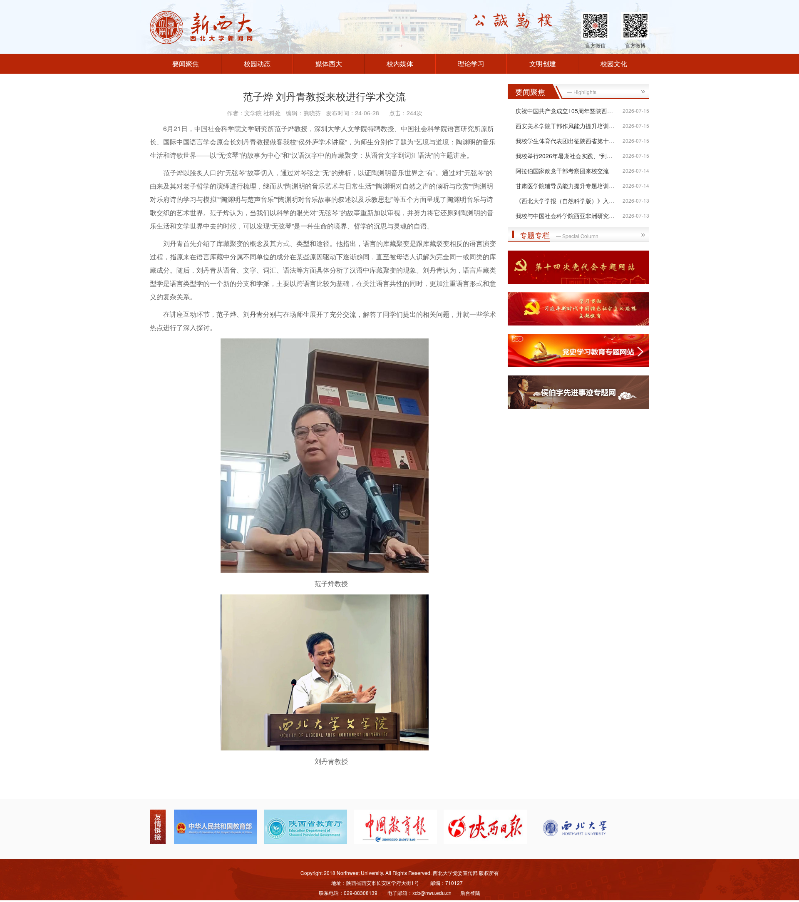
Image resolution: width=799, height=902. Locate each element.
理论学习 (471, 63)
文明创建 (542, 63)
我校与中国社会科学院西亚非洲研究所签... (570, 215)
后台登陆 (470, 892)
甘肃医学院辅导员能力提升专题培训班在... (570, 185)
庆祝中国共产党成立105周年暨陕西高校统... (573, 111)
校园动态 (257, 63)
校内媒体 (400, 63)
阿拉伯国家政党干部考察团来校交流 (562, 170)
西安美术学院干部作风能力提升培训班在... (570, 126)
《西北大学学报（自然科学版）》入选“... (569, 200)
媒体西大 (328, 63)
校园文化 (613, 63)
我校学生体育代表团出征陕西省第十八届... (570, 141)
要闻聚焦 (185, 63)
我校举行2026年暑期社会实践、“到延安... (569, 156)
